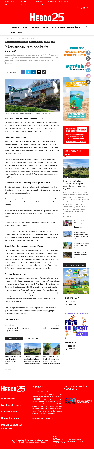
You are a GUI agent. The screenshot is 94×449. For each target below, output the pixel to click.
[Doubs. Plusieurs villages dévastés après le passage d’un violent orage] (13, 349)
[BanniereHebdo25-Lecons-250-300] (76, 71)
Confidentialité (9, 411)
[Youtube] (87, 8)
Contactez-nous (10, 418)
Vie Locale (35, 27)
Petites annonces (63, 1)
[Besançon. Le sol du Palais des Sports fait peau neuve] (67, 255)
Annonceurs (8, 398)
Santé (53, 41)
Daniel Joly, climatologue (50, 328)
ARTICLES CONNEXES (14, 339)
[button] (86, 27)
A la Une (14, 38)
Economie (47, 41)
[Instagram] (77, 8)
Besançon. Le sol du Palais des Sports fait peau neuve (80, 255)
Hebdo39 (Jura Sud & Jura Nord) (45, 5)
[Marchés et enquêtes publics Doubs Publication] (76, 144)
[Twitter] (84, 8)
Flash (30, 41)
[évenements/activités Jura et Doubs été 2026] (76, 121)
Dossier (26, 27)
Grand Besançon (38, 41)
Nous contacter (41, 1)
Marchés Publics (17, 32)
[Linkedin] (81, 8)
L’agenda (61, 27)
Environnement (23, 41)
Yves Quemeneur (13, 67)
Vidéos (53, 27)
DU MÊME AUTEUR (31, 339)
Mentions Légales (11, 405)
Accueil (7, 38)
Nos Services (15, 27)
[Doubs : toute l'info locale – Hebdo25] (47, 17)
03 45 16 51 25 (52, 1)
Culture (45, 27)
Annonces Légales (73, 27)
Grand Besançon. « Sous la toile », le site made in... (81, 245)
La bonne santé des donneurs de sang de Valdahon (17, 329)
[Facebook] (74, 8)
